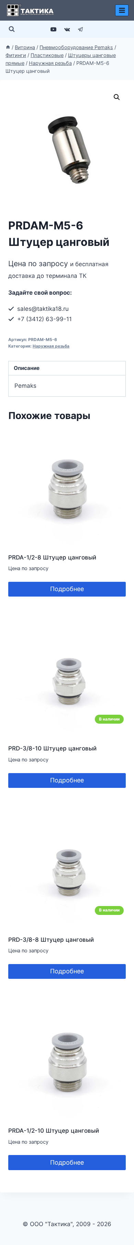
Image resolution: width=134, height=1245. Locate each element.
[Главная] (7, 47)
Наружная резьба (51, 346)
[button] (117, 97)
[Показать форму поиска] (11, 29)
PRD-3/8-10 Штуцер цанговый (52, 748)
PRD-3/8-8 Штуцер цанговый (51, 939)
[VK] (67, 29)
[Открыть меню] (122, 10)
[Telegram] (80, 29)
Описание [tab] (27, 368)
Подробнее (67, 588)
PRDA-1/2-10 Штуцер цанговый (53, 1130)
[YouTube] (53, 29)
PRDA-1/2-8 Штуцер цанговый (52, 557)
